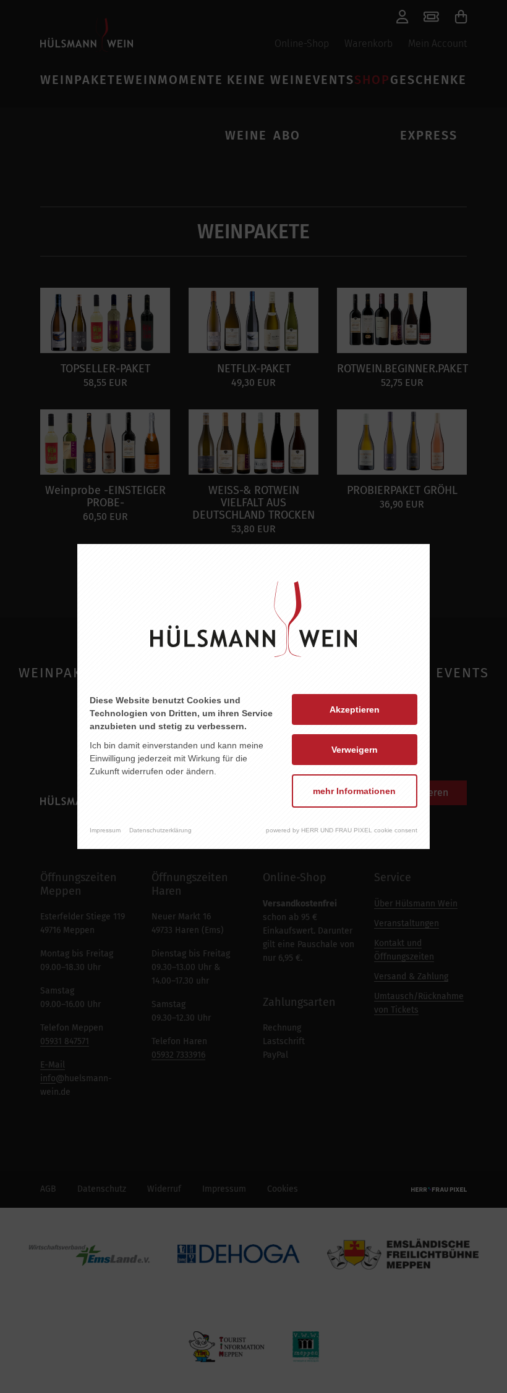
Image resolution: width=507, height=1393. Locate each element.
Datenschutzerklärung (160, 830)
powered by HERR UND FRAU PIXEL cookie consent (341, 830)
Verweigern (354, 750)
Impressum (105, 830)
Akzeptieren (355, 709)
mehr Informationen (354, 791)
